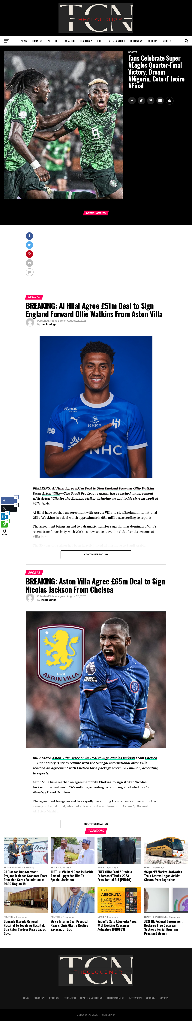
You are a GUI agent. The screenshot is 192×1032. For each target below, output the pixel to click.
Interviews (136, 41)
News (24, 41)
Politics (52, 41)
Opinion (152, 41)
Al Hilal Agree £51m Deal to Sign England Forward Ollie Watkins (103, 488)
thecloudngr (48, 324)
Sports (167, 41)
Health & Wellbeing (91, 41)
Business (37, 41)
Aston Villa (51, 493)
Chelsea (151, 758)
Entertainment (116, 41)
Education (69, 41)
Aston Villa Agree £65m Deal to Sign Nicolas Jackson (93, 758)
